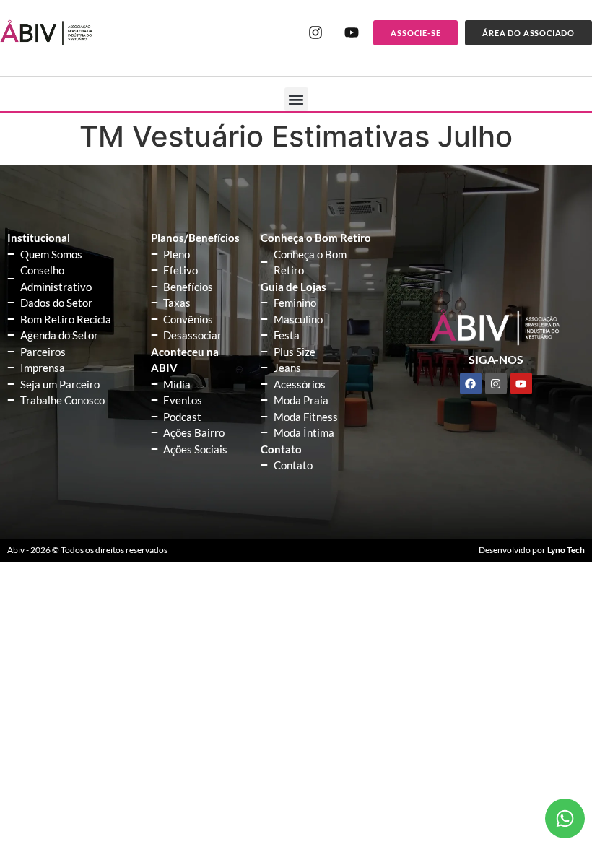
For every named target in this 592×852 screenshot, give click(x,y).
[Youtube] (351, 32)
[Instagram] (315, 32)
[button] (296, 99)
